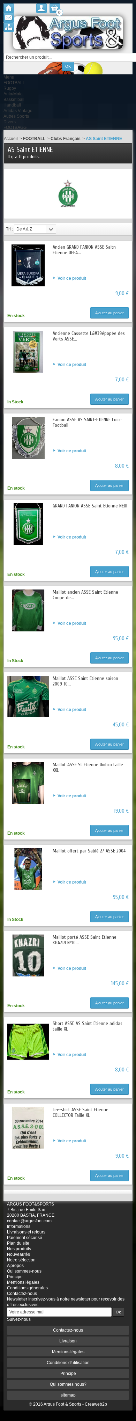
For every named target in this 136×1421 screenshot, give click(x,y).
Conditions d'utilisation (68, 1362)
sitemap (68, 1395)
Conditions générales (27, 1288)
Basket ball (13, 99)
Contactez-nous (22, 1293)
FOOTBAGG (15, 127)
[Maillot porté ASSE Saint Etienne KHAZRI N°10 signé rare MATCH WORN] (28, 955)
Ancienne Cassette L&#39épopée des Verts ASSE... (89, 336)
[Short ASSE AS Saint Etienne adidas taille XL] (28, 1042)
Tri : (9, 229)
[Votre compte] (41, 8)
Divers (9, 121)
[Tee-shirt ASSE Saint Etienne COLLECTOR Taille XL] (28, 1128)
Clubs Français (66, 138)
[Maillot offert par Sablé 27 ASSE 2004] (28, 869)
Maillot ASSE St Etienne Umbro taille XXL (88, 767)
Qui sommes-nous (24, 1271)
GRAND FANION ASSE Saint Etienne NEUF (90, 506)
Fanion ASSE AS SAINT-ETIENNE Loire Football (87, 422)
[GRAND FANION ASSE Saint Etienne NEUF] (28, 524)
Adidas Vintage (17, 110)
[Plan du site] (9, 27)
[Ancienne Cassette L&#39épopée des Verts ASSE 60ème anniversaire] (28, 352)
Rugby (9, 88)
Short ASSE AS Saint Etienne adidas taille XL (87, 1026)
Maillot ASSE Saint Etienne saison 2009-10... (85, 681)
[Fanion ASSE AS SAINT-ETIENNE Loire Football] (28, 438)
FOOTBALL (14, 82)
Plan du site (18, 1243)
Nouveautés (18, 1254)
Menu (8, 77)
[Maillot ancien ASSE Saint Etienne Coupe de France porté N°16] (28, 610)
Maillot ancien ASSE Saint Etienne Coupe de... (85, 595)
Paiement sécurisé (24, 1237)
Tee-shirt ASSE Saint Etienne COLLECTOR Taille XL (80, 1112)
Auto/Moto (13, 93)
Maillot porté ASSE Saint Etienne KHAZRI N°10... (84, 940)
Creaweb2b (96, 1404)
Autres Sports (16, 116)
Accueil (11, 138)
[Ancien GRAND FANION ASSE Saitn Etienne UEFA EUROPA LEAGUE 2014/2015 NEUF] (28, 265)
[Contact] (9, 17)
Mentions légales (23, 1282)
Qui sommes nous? (68, 1384)
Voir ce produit (72, 278)
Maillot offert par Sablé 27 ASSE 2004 (89, 851)
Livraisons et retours (26, 1232)
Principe (15, 1276)
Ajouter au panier (109, 313)
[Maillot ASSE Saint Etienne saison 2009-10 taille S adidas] (28, 697)
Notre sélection (21, 1260)
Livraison (68, 1341)
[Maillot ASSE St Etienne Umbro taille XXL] (28, 783)
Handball (12, 105)
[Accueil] (9, 8)
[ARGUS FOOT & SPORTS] (68, 32)
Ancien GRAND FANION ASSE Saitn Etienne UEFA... (84, 250)
